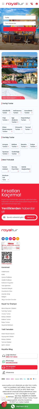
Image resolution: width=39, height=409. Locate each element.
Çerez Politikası (7, 277)
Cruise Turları (6, 314)
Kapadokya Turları (25, 119)
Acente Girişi (6, 294)
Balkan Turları (14, 145)
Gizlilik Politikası (7, 280)
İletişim (4, 297)
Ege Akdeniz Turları (15, 120)
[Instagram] (10, 238)
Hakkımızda (5, 272)
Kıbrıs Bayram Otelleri (9, 308)
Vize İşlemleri (6, 286)
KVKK (3, 274)
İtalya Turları (32, 145)
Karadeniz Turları (28, 112)
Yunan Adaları (5, 168)
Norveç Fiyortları (15, 168)
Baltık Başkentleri (26, 168)
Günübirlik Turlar (6, 112)
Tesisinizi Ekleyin (7, 288)
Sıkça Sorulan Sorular (9, 300)
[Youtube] (14, 238)
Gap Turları (4, 119)
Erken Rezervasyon (8, 334)
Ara (19, 29)
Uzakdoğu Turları (15, 153)
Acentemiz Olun (7, 291)
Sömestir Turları (18, 128)
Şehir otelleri (6, 345)
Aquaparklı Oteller (8, 337)
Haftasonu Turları (17, 112)
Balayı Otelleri (6, 317)
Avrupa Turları (5, 145)
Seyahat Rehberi (7, 325)
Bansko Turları (24, 145)
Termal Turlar (28, 128)
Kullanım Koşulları (7, 283)
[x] (6, 238)
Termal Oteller (6, 342)
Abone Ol (30, 217)
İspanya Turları (5, 153)
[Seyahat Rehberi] (17, 238)
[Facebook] (3, 238)
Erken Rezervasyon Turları (7, 129)
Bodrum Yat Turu (5, 177)
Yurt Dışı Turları (6, 311)
